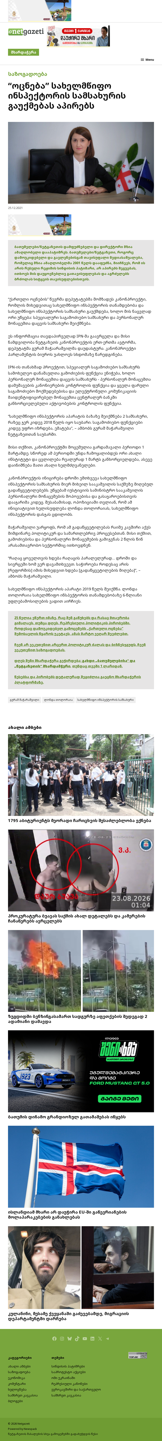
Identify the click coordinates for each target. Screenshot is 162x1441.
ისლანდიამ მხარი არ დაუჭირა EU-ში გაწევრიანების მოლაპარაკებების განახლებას (67, 1214)
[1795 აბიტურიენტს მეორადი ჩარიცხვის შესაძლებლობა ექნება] (81, 775)
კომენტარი (17, 1384)
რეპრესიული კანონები (69, 1384)
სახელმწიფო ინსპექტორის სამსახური (105, 700)
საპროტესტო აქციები (68, 1372)
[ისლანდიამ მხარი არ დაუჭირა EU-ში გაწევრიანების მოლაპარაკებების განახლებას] (81, 1167)
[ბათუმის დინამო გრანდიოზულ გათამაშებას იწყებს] (81, 1072)
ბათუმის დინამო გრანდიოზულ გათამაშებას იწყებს (67, 1117)
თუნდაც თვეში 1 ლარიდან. (97, 666)
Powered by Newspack (22, 1429)
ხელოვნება (17, 1389)
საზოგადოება (27, 73)
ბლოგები (15, 1401)
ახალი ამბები (19, 1366)
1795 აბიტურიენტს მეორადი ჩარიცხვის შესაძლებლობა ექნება (79, 820)
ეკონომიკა (16, 1378)
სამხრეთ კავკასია (23, 1395)
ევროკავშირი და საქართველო (76, 1389)
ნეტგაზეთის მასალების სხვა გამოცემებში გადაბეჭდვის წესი (53, 1434)
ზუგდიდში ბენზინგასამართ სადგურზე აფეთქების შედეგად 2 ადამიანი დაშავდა (77, 1018)
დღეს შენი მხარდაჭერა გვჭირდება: (48, 660)
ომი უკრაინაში (63, 1378)
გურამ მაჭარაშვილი (24, 700)
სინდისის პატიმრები (68, 1366)
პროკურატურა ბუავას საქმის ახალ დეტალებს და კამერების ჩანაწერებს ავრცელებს (76, 918)
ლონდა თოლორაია (58, 700)
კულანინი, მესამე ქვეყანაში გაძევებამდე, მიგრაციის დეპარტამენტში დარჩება (68, 1315)
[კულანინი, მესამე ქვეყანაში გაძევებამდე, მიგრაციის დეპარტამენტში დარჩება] (81, 1268)
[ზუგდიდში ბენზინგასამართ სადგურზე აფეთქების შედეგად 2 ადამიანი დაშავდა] (81, 971)
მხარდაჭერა (23, 52)
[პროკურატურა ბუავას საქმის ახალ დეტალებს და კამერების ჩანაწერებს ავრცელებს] (81, 871)
